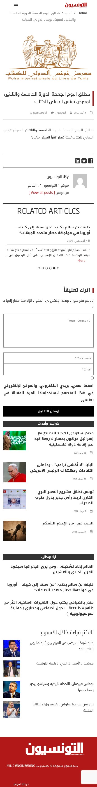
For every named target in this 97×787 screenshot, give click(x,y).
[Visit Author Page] (80, 187)
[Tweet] (84, 161)
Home (82, 13)
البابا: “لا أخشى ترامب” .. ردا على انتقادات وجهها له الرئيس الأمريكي (62, 467)
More (82, 260)
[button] (15, 4)
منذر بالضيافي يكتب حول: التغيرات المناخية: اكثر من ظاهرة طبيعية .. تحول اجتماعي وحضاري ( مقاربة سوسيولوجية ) (49, 608)
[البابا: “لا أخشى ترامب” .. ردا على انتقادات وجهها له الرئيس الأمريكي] (14, 473)
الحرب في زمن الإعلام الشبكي (68, 523)
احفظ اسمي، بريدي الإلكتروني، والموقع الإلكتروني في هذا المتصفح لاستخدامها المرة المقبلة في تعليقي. (48, 393)
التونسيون (60, 112)
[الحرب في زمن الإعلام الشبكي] (14, 532)
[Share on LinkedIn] (78, 161)
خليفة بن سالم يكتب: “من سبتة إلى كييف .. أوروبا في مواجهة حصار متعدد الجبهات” (52, 230)
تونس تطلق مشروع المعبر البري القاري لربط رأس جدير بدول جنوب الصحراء (64, 497)
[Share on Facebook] (91, 161)
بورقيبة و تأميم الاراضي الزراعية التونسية (65, 663)
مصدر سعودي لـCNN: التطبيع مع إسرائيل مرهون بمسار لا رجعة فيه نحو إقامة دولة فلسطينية (64, 439)
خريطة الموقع (21, 784)
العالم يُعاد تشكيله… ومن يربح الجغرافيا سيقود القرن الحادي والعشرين (52, 569)
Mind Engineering (21, 765)
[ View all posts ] (42, 193)
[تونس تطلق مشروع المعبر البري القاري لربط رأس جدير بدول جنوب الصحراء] (14, 500)
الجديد (68, 13)
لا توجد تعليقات (38, 112)
